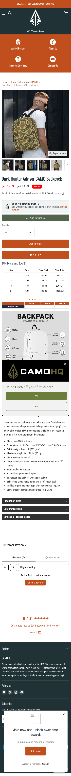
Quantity (5, 225)
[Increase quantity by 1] (30, 232)
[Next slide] (67, 165)
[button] (7, 165)
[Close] (65, 364)
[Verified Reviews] (18, 45)
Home (4, 82)
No (36, 406)
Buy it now (35, 254)
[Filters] (13, 567)
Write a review (35, 582)
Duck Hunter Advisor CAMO (24, 82)
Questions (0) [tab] (52, 557)
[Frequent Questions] (18, 62)
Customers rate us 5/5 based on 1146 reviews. (35, 625)
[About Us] (53, 45)
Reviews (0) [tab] (18, 557)
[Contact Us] (53, 62)
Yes (36, 395)
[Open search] (5, 567)
